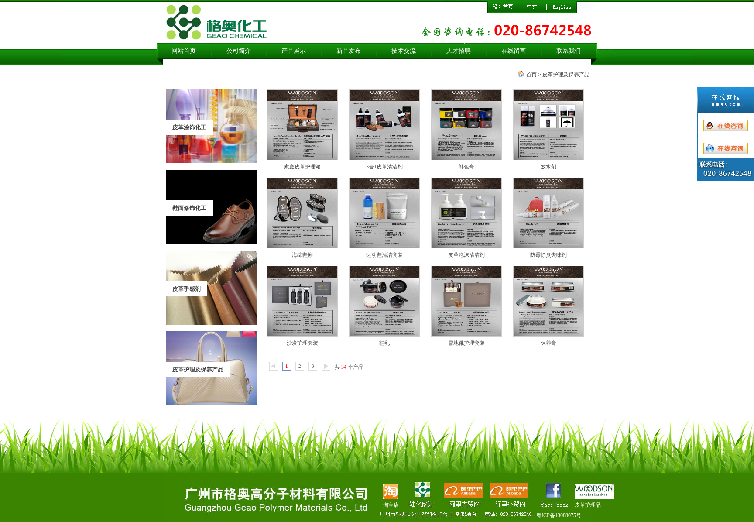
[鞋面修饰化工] (211, 242)
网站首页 (183, 51)
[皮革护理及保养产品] (211, 404)
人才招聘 (458, 51)
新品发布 (348, 51)
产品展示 (293, 51)
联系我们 (568, 51)
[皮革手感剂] (211, 323)
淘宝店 (391, 505)
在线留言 (513, 51)
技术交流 (403, 51)
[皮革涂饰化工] (211, 161)
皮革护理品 (588, 505)
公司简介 (238, 51)
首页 (531, 75)
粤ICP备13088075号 (558, 515)
